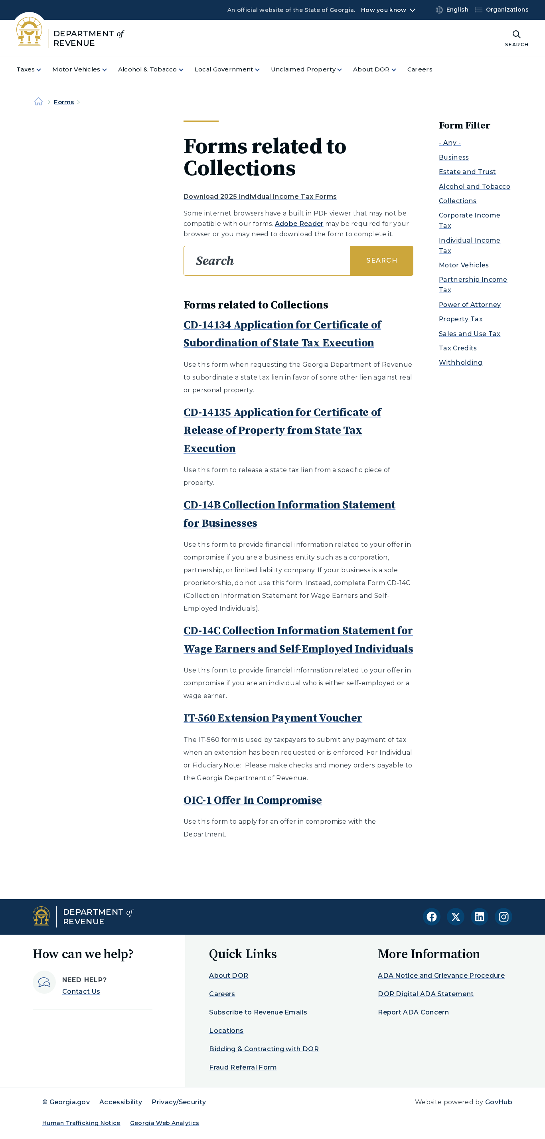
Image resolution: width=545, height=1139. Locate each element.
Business (454, 157)
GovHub (498, 1102)
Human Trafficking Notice (81, 1123)
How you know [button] (383, 10)
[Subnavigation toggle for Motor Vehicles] (109, 69)
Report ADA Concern (413, 1012)
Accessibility (120, 1102)
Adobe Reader (299, 223)
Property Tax (461, 319)
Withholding (461, 362)
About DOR (228, 975)
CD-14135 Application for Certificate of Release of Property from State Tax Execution (282, 430)
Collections (458, 201)
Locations (226, 1030)
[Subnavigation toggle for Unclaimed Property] (344, 69)
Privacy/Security (179, 1102)
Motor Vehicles (464, 265)
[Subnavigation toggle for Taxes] (43, 69)
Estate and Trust (467, 172)
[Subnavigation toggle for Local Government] (262, 69)
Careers (222, 994)
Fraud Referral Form (243, 1067)
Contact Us (81, 991)
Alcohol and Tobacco (474, 186)
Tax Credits (458, 348)
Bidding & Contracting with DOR (264, 1049)
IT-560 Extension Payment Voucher (273, 717)
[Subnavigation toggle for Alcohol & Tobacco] (186, 69)
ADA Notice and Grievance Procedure (441, 975)
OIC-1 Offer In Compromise (253, 799)
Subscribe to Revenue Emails (258, 1012)
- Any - (450, 142)
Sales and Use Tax (469, 334)
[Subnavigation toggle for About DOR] (398, 69)
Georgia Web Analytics (164, 1123)
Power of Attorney (470, 304)
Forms (64, 102)
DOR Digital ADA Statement (426, 994)
